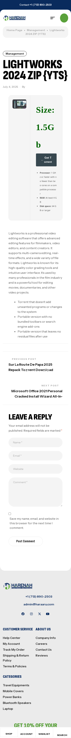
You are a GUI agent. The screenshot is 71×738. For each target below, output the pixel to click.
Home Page (14, 30)
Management (36, 30)
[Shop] (8, 731)
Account (26, 734)
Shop (8, 733)
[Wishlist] (44, 731)
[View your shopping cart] (64, 18)
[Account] (26, 731)
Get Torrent (48, 159)
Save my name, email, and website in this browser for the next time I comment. (34, 523)
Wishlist (44, 734)
